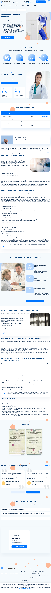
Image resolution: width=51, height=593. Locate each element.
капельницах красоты (35, 245)
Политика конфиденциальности (25, 580)
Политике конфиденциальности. (25, 588)
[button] (46, 465)
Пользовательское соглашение (24, 583)
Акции (28, 5)
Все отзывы (17, 492)
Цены (16, 5)
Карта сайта (23, 577)
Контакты (34, 5)
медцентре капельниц (21, 364)
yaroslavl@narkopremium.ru (18, 542)
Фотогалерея (23, 571)
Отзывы (22, 5)
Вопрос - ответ (23, 575)
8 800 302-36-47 (16, 540)
